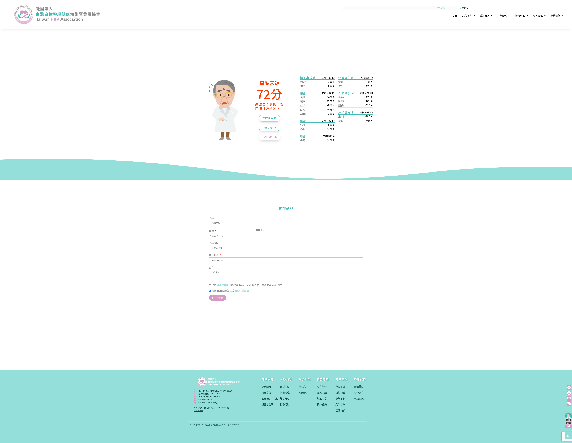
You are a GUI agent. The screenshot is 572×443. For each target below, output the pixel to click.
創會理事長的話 (270, 398)
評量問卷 (322, 398)
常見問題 (322, 392)
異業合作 (340, 404)
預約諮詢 (322, 404)
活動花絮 (340, 410)
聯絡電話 (214, 242)
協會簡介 (266, 386)
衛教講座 (285, 392)
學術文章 (303, 386)
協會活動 (285, 404)
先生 (214, 236)
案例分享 (303, 392)
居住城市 (261, 230)
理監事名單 (268, 404)
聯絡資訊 (359, 398)
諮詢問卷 (340, 392)
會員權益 (340, 386)
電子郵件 (214, 255)
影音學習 (322, 386)
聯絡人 (213, 217)
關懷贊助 (359, 386)
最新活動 (285, 386)
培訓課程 (285, 398)
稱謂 (211, 231)
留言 (211, 267)
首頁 (454, 15)
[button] (269, 118)
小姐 (222, 236)
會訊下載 (340, 398)
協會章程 (266, 392)
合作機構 (359, 392)
